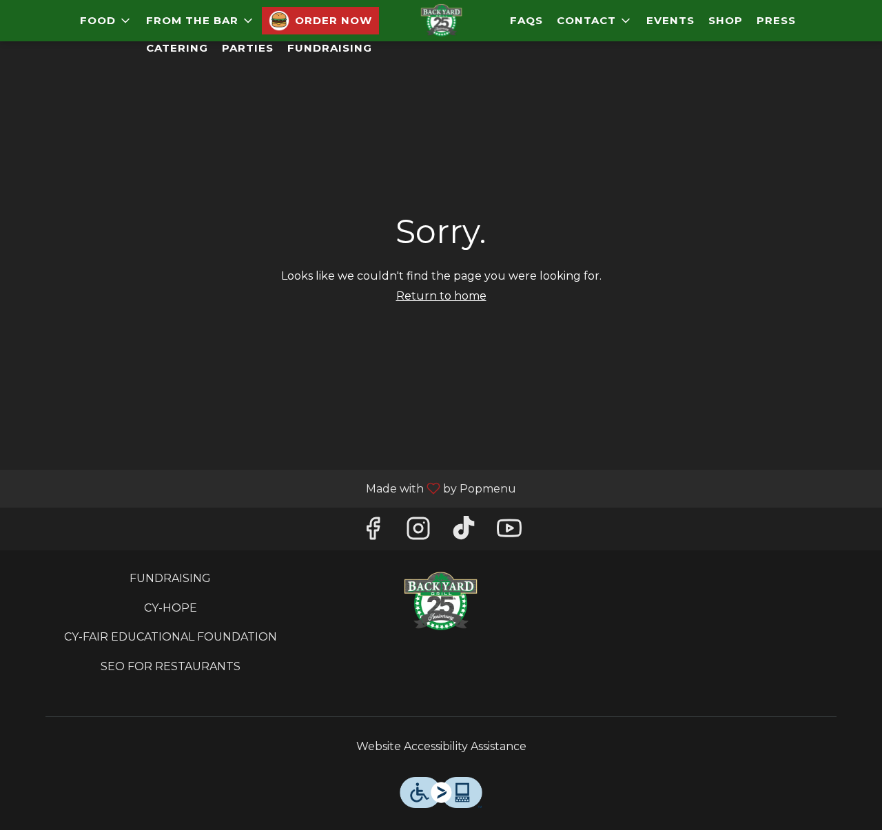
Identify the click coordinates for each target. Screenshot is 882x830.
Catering (177, 47)
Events (670, 20)
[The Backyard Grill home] (441, 20)
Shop (725, 20)
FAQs (526, 20)
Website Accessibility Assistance (441, 746)
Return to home (441, 295)
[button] (106, 20)
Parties (248, 47)
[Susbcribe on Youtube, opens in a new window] (509, 532)
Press (776, 20)
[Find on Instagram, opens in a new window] (418, 532)
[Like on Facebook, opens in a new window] (372, 532)
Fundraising (329, 47)
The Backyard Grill (441, 602)
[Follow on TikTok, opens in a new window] (463, 532)
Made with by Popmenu (263, 488)
